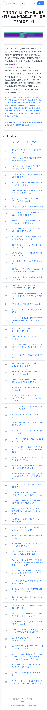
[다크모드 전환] (34, 3)
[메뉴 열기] (4, 3)
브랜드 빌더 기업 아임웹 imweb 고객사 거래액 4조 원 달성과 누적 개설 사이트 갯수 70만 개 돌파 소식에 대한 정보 (27, 562)
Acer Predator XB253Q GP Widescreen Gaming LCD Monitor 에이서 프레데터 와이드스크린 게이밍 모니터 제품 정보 (27, 656)
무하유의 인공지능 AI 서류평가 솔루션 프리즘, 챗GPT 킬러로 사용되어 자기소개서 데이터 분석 (27, 511)
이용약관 (30, 699)
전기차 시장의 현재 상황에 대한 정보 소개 (26, 304)
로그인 (41, 3)
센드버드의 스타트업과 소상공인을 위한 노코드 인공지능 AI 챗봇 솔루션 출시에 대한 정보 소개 (27, 476)
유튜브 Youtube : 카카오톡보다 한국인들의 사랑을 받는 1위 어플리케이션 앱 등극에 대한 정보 (27, 295)
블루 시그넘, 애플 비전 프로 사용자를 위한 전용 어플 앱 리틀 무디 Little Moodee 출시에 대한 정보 (27, 449)
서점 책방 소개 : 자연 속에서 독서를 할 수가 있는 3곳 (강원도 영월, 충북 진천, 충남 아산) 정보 (27, 347)
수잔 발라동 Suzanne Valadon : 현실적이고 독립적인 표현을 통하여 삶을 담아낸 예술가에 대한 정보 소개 (27, 572)
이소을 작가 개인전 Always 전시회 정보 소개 (27, 207)
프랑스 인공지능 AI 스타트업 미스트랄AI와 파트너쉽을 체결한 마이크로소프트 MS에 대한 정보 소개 (27, 398)
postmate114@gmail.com (23, 702)
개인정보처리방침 (18, 699)
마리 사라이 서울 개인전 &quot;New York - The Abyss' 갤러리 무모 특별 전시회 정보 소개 (27, 320)
